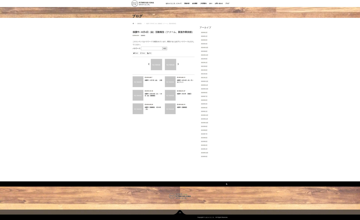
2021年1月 (204, 77)
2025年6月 (204, 40)
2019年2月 (204, 145)
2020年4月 (204, 104)
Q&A (210, 3)
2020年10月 (204, 89)
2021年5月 (204, 70)
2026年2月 (204, 32)
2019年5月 (204, 141)
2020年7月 (204, 96)
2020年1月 (204, 111)
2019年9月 (204, 126)
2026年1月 (204, 36)
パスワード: (137, 48)
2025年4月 (204, 44)
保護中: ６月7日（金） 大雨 (153, 80)
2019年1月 (204, 149)
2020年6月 (204, 100)
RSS (226, 183)
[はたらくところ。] (142, 3)
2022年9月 (204, 59)
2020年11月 (204, 85)
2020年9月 (204, 92)
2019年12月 (204, 115)
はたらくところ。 (210, 217)
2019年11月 (204, 119)
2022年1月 (204, 62)
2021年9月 (204, 66)
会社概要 (194, 3)
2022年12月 (204, 55)
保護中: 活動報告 (182, 107)
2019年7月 (204, 134)
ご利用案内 (203, 3)
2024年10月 (204, 47)
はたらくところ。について (174, 3)
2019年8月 (204, 130)
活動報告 (143, 35)
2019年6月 (204, 137)
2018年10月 (204, 152)
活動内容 (186, 3)
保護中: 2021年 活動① (184, 94)
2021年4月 (204, 74)
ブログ (227, 3)
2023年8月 (204, 51)
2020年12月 (204, 81)
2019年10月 (204, 122)
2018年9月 (204, 156)
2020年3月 (204, 107)
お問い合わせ (219, 3)
